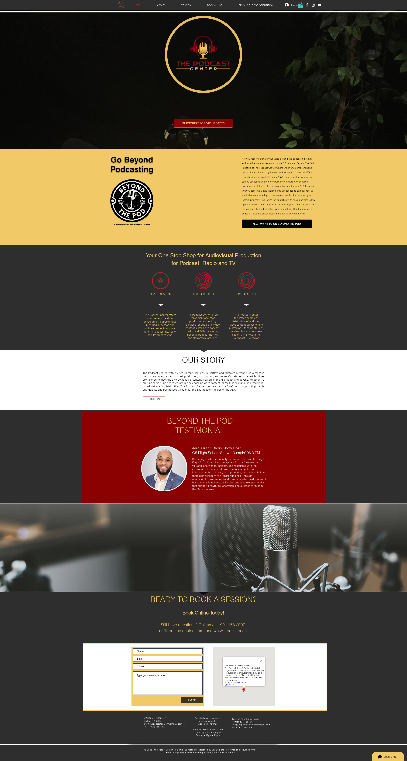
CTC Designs (218, 749)
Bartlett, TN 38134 (153, 721)
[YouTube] (319, 5)
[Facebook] (307, 5)
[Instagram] (313, 5)
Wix (254, 749)
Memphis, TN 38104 (242, 721)
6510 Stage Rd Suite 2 (155, 718)
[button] (300, 5)
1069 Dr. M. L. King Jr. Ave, (245, 719)
